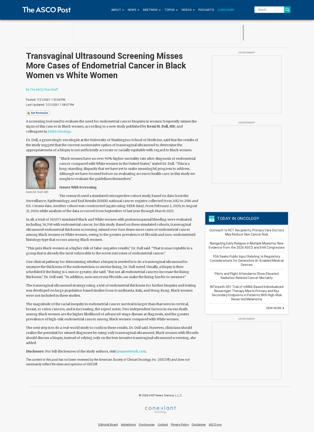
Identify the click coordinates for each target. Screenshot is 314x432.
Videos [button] (186, 9)
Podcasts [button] (206, 9)
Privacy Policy (180, 424)
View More (274, 308)
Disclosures (147, 424)
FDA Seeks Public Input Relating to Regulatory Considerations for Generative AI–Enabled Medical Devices (247, 261)
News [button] (132, 9)
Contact (163, 424)
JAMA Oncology (59, 131)
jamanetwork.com (131, 351)
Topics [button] (169, 9)
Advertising (128, 424)
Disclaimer (199, 424)
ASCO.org (215, 424)
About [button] (116, 9)
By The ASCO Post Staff (42, 89)
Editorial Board (108, 424)
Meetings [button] (150, 9)
